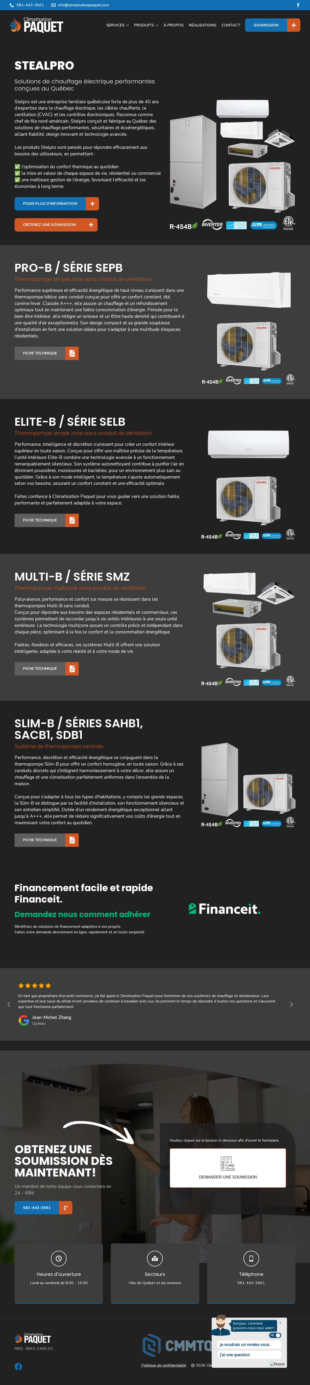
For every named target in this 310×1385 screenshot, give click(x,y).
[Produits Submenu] (157, 25)
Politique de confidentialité (163, 1365)
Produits (144, 25)
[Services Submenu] (127, 25)
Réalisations (202, 25)
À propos (173, 25)
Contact (231, 25)
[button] (9, 1004)
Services (115, 25)
